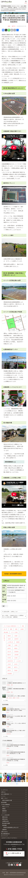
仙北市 (16, 664)
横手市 (14, 26)
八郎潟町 (16, 654)
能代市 (9, 654)
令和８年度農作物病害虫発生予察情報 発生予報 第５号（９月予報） (16, 745)
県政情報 (4, 825)
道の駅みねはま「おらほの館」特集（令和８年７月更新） (16, 717)
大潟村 (16, 657)
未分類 (18, 697)
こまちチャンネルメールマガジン (9, 837)
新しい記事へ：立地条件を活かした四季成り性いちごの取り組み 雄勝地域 (13, 616)
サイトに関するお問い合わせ (13, 853)
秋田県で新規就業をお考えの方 (11, 827)
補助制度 (4, 810)
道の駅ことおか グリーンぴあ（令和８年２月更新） (16, 724)
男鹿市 (16, 648)
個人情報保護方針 (5, 833)
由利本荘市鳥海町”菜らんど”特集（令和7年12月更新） (16, 731)
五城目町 (16, 651)
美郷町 (9, 667)
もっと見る (5, 700)
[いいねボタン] (3, 606)
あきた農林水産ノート (6, 794)
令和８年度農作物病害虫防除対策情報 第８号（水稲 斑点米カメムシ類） (16, 753)
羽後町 (16, 670)
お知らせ (3, 792)
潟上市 (9, 651)
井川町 (9, 657)
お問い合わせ (4, 831)
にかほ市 (18, 661)
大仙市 (9, 664)
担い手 (5, 629)
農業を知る (5, 817)
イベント (3, 796)
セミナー (4, 812)
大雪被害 (8, 684)
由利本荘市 (10, 661)
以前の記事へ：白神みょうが (11, 611)
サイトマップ (4, 835)
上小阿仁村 (10, 642)
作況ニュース (5, 806)
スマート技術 (14, 632)
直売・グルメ (4, 798)
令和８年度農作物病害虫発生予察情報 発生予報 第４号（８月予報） (16, 760)
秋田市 (9, 648)
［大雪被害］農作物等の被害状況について (16, 683)
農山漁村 (6, 632)
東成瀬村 (10, 673)
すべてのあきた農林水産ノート (11, 626)
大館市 (9, 638)
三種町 (9, 645)
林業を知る (5, 819)
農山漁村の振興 (6, 823)
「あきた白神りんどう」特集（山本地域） (16, 695)
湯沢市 (9, 670)
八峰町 (16, 645)
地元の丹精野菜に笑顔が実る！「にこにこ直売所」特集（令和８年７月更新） (16, 709)
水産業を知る (5, 821)
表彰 (23, 626)
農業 (9, 26)
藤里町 (18, 642)
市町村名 (4, 638)
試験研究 (4, 829)
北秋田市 (16, 638)
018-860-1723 (15, 849)
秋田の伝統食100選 (7, 800)
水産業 (22, 629)
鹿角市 (9, 635)
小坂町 (16, 635)
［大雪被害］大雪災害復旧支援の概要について (16, 689)
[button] (1, 778)
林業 (16, 629)
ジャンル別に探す (5, 815)
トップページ (4, 790)
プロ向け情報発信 (5, 804)
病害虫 (8, 748)
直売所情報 (4, 802)
